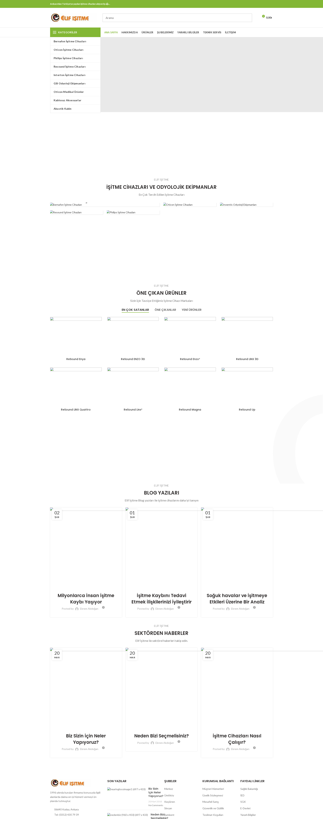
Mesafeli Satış (210, 801)
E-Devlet (245, 808)
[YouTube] (266, 3)
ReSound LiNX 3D (247, 359)
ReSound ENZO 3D (133, 359)
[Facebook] (242, 3)
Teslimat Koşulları (212, 814)
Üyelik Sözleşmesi (212, 795)
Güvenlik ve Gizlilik (213, 808)
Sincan (168, 808)
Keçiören (169, 801)
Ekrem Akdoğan (89, 608)
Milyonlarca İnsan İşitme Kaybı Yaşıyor (86, 598)
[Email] (256, 3)
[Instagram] (261, 3)
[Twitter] (247, 3)
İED (242, 795)
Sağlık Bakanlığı (249, 788)
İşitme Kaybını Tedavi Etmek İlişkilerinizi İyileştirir (161, 598)
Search (247, 17)
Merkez (168, 788)
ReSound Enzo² (190, 359)
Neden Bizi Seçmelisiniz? (161, 736)
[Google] (252, 3)
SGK (243, 801)
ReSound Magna (190, 409)
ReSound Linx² (133, 409)
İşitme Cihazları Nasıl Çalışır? (237, 739)
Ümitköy (169, 795)
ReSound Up (247, 409)
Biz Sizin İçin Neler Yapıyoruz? (86, 739)
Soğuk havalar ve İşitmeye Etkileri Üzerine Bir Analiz (237, 598)
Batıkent (169, 814)
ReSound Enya (75, 359)
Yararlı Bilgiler (248, 814)
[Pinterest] (270, 3)
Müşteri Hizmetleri (213, 788)
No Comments (155, 805)
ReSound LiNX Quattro (76, 409)
